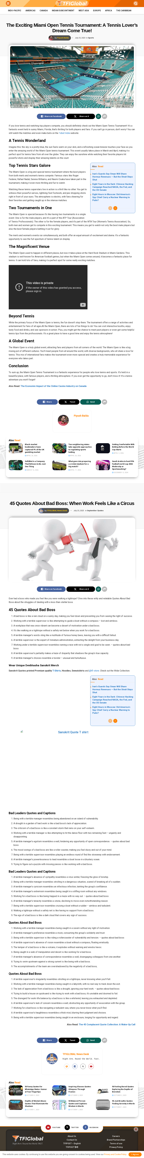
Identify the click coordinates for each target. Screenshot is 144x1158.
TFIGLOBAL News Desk (57, 510)
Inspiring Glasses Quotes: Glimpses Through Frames (79, 1089)
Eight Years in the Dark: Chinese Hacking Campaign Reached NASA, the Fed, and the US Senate (112, 187)
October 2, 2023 (32, 1095)
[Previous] (110, 208)
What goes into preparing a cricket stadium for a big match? (79, 463)
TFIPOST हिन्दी (72, 1147)
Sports (91, 38)
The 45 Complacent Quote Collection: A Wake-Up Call (107, 1024)
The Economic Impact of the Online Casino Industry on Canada (53, 386)
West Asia (84, 10)
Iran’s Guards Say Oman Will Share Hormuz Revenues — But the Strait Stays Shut (112, 177)
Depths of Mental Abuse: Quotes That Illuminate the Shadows (36, 1103)
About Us (72, 1136)
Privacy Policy (116, 1147)
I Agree (135, 1154)
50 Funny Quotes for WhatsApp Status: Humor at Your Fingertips (36, 1089)
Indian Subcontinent (63, 10)
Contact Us (72, 1140)
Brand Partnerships (116, 1140)
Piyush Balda (63, 38)
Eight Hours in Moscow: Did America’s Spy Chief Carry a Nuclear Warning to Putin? (111, 197)
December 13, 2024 (120, 472)
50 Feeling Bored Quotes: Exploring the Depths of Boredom (123, 1089)
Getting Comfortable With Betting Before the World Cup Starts (123, 447)
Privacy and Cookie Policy (115, 1154)
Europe (97, 10)
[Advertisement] (72, 487)
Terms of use (116, 1143)
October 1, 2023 (32, 1110)
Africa (108, 10)
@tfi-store (94, 670)
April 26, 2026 (31, 456)
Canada (44, 10)
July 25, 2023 (80, 38)
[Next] (115, 208)
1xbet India (64, 133)
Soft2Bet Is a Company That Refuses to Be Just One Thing (35, 463)
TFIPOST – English (72, 1143)
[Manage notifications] (136, 1129)
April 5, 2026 (118, 453)
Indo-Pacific (14, 10)
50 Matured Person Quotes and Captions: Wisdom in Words (77, 1103)
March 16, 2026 (32, 470)
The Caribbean (123, 10)
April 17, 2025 (75, 470)
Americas (30, 10)
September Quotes (95, 510)
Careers (116, 1136)
